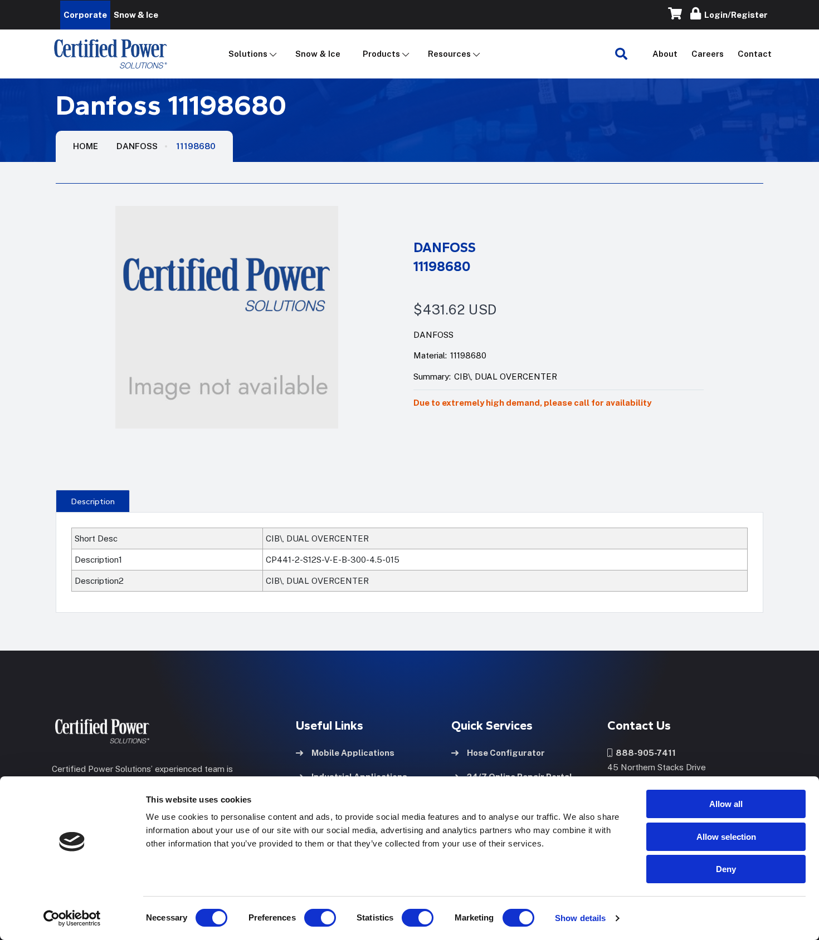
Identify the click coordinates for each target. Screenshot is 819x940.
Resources (449, 53)
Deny (726, 869)
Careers (707, 53)
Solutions (247, 53)
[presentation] (93, 501)
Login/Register (734, 14)
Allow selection (726, 836)
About (664, 53)
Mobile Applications (352, 752)
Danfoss (137, 146)
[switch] (309, 918)
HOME (85, 146)
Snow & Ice (317, 53)
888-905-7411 (644, 752)
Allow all (726, 804)
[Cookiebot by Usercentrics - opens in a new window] (72, 918)
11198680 (196, 146)
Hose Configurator (506, 752)
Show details (580, 918)
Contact (755, 53)
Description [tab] (93, 501)
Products (381, 53)
